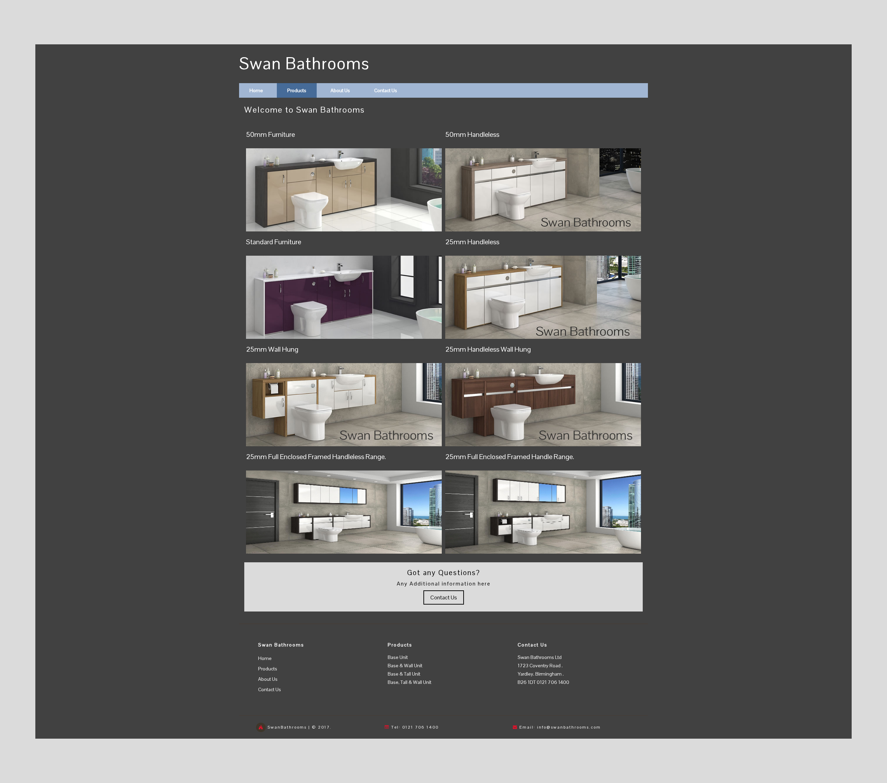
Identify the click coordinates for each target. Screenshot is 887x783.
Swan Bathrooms (304, 63)
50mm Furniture (270, 134)
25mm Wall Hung (272, 349)
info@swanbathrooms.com (569, 727)
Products (296, 90)
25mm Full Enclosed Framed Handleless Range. (316, 456)
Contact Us (385, 90)
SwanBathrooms (287, 727)
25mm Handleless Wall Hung (488, 349)
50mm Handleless (472, 134)
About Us (340, 90)
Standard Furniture (273, 241)
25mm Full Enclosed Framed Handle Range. (509, 456)
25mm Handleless (472, 241)
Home (256, 90)
